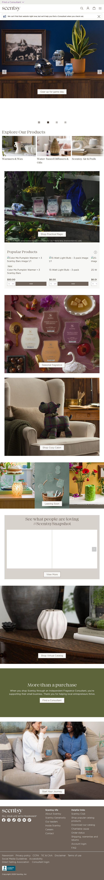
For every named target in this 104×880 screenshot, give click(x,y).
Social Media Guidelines (14, 858)
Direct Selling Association (15, 861)
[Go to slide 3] (65, 122)
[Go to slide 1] (48, 122)
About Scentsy (53, 813)
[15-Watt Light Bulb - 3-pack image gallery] (69, 259)
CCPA (36, 855)
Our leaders (51, 821)
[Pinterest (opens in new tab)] (19, 820)
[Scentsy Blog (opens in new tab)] (29, 820)
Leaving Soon (52, 503)
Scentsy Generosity (55, 817)
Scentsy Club (78, 813)
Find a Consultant (52, 700)
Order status (78, 832)
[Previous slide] (4, 72)
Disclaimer (60, 855)
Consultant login (40, 861)
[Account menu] (87, 8)
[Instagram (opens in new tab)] (9, 820)
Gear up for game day (52, 91)
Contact (49, 833)
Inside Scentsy (53, 825)
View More (52, 574)
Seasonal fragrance (52, 364)
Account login (78, 843)
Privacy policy (23, 855)
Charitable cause (80, 828)
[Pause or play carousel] (39, 122)
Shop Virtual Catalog (52, 655)
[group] (52, 59)
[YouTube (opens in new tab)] (24, 820)
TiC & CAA (47, 855)
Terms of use (74, 855)
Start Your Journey (52, 791)
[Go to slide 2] (57, 122)
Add (31, 284)
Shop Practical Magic (52, 234)
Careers (49, 829)
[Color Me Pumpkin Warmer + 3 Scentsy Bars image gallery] (27, 259)
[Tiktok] (14, 820)
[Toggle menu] (99, 8)
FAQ (73, 847)
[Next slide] (100, 72)
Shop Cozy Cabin (52, 447)
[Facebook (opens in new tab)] (3, 820)
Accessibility (36, 858)
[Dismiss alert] (99, 16)
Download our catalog (83, 824)
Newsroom (8, 855)
